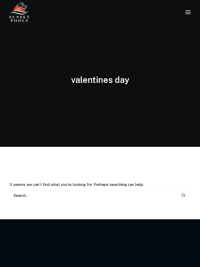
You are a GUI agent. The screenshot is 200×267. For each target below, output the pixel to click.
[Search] (100, 195)
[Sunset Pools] (19, 12)
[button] (188, 12)
